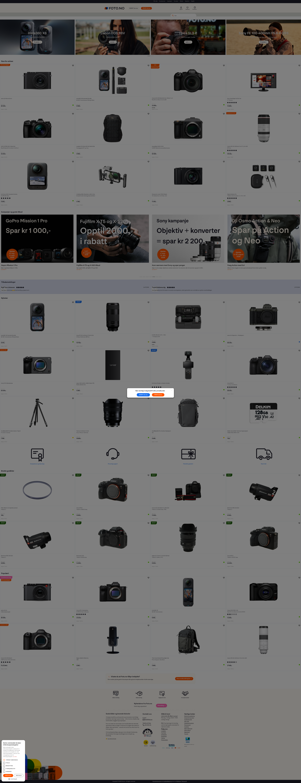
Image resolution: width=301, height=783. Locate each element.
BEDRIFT (141, 394)
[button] (13, 779)
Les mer (15, 756)
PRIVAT (156, 394)
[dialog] (13, 760)
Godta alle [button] (8, 775)
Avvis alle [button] (19, 775)
